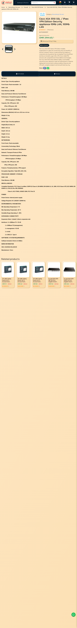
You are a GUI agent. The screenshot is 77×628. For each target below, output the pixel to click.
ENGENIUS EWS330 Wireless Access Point (69, 280)
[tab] (20, 74)
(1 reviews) (50, 29)
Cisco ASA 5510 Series (37, 7)
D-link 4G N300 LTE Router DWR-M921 (54, 280)
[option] (7, 275)
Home (3, 7)
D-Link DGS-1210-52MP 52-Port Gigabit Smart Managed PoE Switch (38, 281)
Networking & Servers (14, 7)
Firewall (26, 7)
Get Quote (45, 45)
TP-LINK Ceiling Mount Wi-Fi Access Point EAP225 (6, 281)
